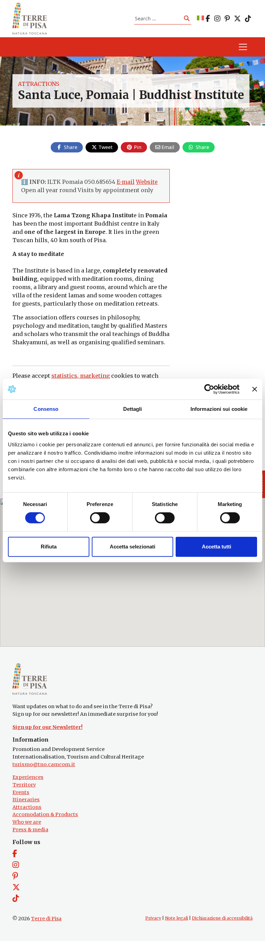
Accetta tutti (216, 546)
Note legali (176, 918)
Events (20, 792)
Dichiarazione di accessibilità (222, 918)
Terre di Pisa (46, 918)
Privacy (153, 918)
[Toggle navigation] (243, 47)
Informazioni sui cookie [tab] (218, 409)
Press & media (30, 829)
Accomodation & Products (45, 814)
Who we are (26, 822)
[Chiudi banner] (254, 389)
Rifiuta (49, 546)
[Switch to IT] (200, 18)
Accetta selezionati (132, 546)
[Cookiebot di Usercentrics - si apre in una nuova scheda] (209, 389)
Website (147, 181)
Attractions (38, 83)
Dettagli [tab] (132, 409)
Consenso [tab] (45, 409)
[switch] (100, 517)
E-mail (126, 181)
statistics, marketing (80, 375)
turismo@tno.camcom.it (43, 764)
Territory (24, 785)
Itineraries (26, 799)
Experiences (27, 777)
